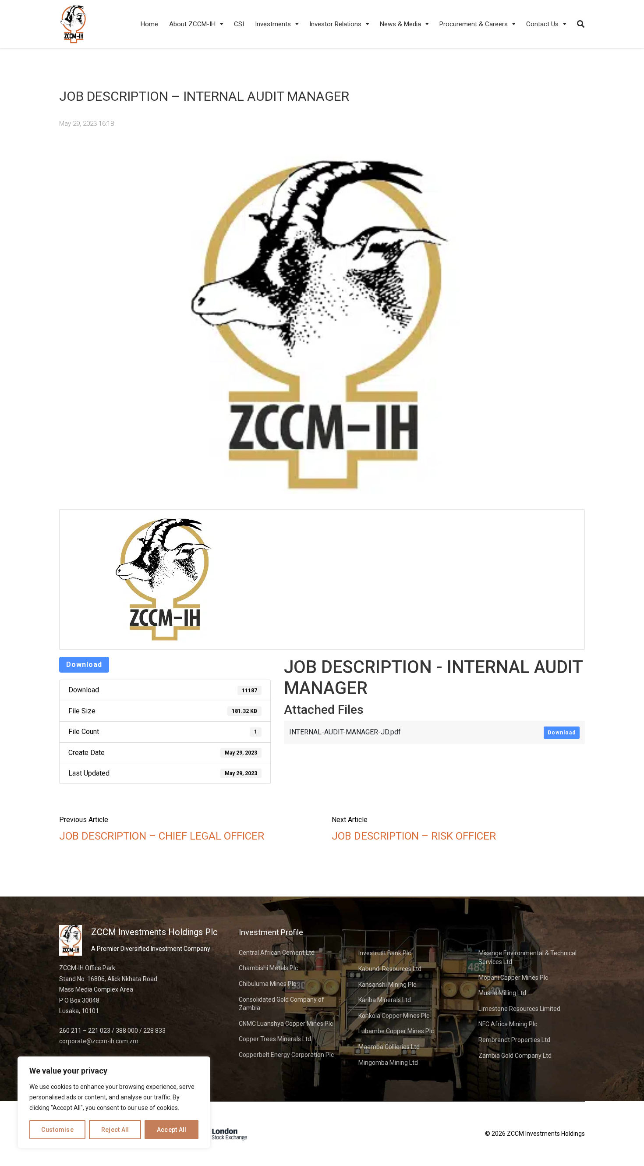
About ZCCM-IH (192, 24)
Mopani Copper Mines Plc (513, 977)
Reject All (115, 1129)
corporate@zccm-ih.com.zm (98, 1041)
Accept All (172, 1129)
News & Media (400, 24)
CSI (239, 24)
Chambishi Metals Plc (268, 967)
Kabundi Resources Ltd (389, 968)
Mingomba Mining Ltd (388, 1062)
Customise (57, 1129)
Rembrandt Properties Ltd (514, 1039)
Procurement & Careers (473, 24)
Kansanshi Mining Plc (387, 984)
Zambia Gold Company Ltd (515, 1055)
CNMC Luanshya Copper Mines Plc (286, 1023)
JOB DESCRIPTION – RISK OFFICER (414, 836)
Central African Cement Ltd (277, 952)
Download (84, 664)
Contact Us (542, 24)
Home (149, 24)
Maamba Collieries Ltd (389, 1046)
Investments (273, 24)
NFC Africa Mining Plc (507, 1024)
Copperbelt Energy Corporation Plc (286, 1054)
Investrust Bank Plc (384, 953)
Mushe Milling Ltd (502, 992)
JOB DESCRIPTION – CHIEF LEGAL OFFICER (161, 836)
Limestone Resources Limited (519, 1008)
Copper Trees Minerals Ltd (275, 1038)
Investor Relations (335, 24)
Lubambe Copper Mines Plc (396, 1031)
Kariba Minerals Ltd (384, 999)
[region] (114, 1102)
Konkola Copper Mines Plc (393, 1015)
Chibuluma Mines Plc (267, 983)
